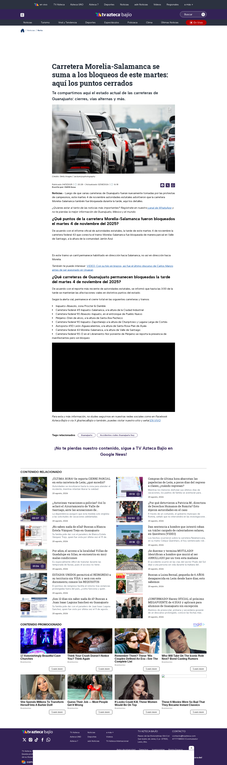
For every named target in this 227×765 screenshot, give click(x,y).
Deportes (109, 4)
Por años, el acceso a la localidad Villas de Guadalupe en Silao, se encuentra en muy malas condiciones (80, 554)
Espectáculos (111, 22)
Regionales (173, 4)
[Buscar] (203, 14)
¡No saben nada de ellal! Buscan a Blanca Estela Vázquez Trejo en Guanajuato (79, 528)
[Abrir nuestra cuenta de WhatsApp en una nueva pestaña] (48, 740)
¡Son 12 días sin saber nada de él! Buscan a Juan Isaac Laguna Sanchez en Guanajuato (80, 600)
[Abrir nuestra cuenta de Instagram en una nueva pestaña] (30, 740)
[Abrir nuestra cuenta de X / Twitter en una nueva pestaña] (24, 740)
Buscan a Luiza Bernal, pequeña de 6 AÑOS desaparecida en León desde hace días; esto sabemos (176, 578)
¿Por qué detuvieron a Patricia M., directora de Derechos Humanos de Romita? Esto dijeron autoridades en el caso (177, 506)
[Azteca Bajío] (113, 14)
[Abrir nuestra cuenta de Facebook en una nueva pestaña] (42, 740)
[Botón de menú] (22, 15)
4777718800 (178, 739)
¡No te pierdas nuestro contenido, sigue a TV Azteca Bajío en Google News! (113, 451)
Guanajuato (86, 435)
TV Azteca (59, 4)
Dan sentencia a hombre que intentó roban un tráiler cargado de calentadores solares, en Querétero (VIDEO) (176, 530)
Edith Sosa (70, 187)
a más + (188, 4)
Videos (157, 4)
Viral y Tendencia (67, 22)
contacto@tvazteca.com (184, 736)
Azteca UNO (76, 4)
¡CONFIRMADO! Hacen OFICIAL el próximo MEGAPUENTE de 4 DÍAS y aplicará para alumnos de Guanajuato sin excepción (176, 602)
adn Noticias (141, 4)
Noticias (124, 4)
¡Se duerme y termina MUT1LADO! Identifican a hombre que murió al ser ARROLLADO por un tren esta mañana (173, 554)
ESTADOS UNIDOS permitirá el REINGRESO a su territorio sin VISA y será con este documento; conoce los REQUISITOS (81, 578)
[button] (191, 748)
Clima (149, 22)
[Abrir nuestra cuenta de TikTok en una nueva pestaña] (36, 740)
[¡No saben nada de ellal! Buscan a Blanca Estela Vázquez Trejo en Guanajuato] (33, 535)
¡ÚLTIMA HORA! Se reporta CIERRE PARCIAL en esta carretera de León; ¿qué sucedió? (81, 480)
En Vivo (198, 22)
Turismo (45, 22)
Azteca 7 (94, 4)
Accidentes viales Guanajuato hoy (117, 435)
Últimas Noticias (169, 22)
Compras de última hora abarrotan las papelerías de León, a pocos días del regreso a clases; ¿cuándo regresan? (176, 482)
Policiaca (132, 22)
